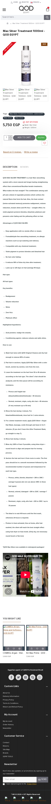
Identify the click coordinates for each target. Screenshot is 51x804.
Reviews (24, 167)
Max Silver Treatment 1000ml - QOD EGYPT (26, 114)
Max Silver (8, 118)
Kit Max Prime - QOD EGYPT (37, 653)
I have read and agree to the (21, 784)
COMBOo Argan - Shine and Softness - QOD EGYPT (14, 653)
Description (10, 167)
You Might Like (12, 619)
